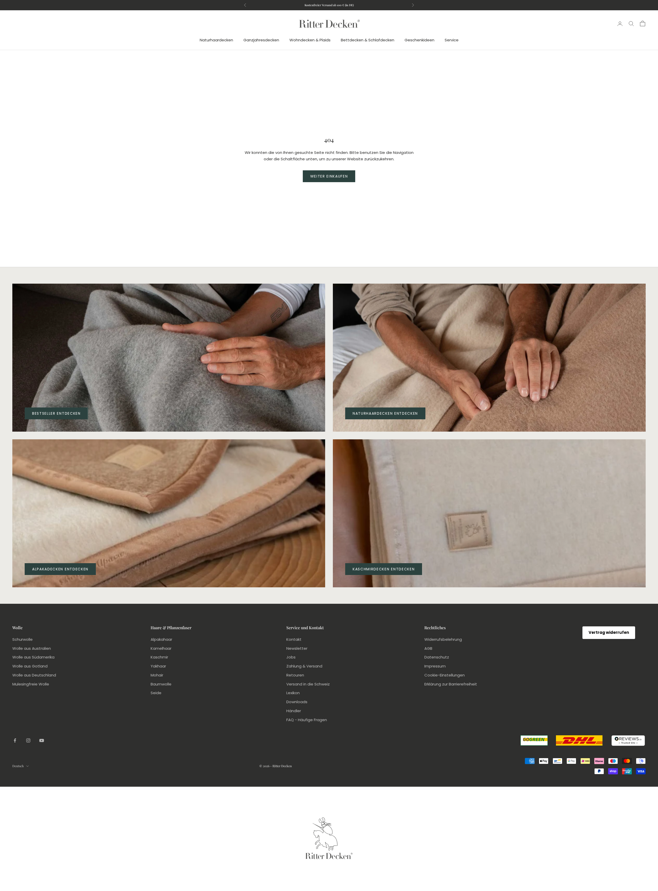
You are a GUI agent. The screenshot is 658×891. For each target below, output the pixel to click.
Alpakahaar (161, 639)
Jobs (291, 657)
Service (452, 40)
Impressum (435, 666)
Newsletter (296, 648)
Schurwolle (22, 639)
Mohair (157, 675)
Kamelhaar (161, 648)
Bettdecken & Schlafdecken (367, 40)
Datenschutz (436, 657)
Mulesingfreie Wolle (30, 684)
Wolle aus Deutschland (34, 675)
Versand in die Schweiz (308, 684)
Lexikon (293, 692)
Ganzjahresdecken (261, 40)
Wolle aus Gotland (30, 666)
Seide (156, 692)
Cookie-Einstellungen (444, 675)
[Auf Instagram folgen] (28, 740)
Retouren (295, 675)
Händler (293, 710)
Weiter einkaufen (329, 176)
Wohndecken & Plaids (310, 40)
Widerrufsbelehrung (443, 639)
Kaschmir (159, 657)
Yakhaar (158, 666)
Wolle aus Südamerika (33, 657)
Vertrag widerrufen (609, 632)
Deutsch (18, 766)
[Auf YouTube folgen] (41, 740)
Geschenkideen (419, 40)
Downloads (296, 701)
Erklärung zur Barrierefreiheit (450, 684)
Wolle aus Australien (31, 648)
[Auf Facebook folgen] (14, 740)
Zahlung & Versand (304, 666)
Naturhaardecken (216, 40)
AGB (428, 648)
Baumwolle (161, 684)
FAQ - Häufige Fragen (306, 719)
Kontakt (293, 639)
